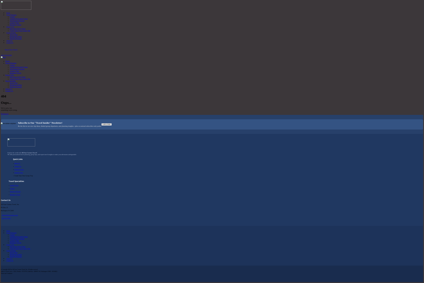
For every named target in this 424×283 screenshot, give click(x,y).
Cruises (12, 188)
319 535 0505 (6, 218)
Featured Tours (19, 169)
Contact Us (17, 166)
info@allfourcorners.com (10, 215)
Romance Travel (15, 195)
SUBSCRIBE (106, 124)
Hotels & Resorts (15, 191)
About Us (17, 163)
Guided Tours (14, 185)
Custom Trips (18, 173)
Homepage (5, 114)
